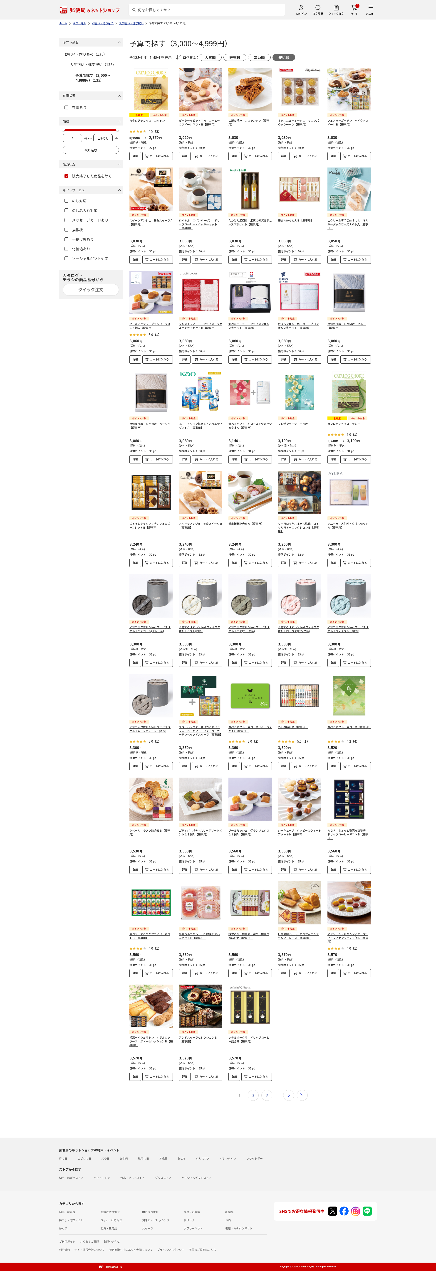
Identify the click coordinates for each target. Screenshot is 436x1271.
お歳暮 (163, 1158)
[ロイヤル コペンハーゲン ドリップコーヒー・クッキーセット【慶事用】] (200, 189)
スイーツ (147, 1228)
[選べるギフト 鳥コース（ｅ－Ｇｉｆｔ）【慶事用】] (250, 695)
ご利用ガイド (67, 1241)
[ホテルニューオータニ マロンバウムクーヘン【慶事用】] (299, 89)
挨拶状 (77, 229)
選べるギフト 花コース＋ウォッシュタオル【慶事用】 (250, 425)
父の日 (105, 1158)
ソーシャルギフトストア (197, 1178)
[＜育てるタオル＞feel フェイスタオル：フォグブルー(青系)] (349, 596)
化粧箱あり (81, 248)
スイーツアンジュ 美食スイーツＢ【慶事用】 (200, 525)
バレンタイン (228, 1158)
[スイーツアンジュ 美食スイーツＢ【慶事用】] (200, 492)
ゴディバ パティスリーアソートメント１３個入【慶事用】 (200, 832)
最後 (302, 1095)
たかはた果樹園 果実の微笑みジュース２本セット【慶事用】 (250, 222)
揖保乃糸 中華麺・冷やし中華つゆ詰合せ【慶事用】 (248, 936)
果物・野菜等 (192, 1212)
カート (354, 13)
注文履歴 (318, 13)
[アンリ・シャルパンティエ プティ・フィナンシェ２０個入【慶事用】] (349, 902)
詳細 (135, 156)
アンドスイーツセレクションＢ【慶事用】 (198, 1039)
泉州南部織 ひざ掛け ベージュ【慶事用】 (149, 425)
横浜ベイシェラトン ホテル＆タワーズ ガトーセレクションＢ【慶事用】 (151, 1041)
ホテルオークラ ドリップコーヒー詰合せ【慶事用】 (248, 1039)
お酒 (228, 1220)
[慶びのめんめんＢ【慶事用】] (299, 189)
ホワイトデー (254, 1158)
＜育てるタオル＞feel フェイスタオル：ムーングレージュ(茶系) (150, 729)
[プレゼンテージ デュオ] (299, 392)
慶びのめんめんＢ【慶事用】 (295, 220)
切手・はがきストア (71, 1178)
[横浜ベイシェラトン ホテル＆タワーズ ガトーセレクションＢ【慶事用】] (151, 1006)
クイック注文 (336, 13)
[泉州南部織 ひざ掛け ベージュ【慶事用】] (151, 392)
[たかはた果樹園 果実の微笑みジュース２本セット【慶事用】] (250, 189)
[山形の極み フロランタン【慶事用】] (250, 89)
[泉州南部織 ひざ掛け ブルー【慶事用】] (349, 292)
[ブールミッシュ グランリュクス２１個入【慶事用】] (250, 799)
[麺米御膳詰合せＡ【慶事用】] (250, 492)
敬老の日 (143, 1158)
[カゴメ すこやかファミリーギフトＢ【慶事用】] (151, 902)
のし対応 (79, 200)
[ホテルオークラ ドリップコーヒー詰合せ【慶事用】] (250, 1006)
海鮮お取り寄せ (110, 1212)
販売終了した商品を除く (92, 176)
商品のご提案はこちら (202, 1249)
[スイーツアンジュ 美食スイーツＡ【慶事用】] (151, 189)
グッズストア (163, 1178)
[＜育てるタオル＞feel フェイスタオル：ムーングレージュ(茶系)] (151, 695)
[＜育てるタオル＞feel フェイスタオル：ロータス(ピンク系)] (299, 596)
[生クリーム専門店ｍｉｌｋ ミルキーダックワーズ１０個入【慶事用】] (349, 189)
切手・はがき (67, 1212)
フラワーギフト (193, 1228)
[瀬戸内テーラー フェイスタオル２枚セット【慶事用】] (250, 292)
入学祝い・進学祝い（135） (93, 64)
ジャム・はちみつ (111, 1220)
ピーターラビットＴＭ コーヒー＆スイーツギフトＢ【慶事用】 (199, 122)
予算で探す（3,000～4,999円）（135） (92, 77)
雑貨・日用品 (109, 1228)
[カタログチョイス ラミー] (349, 392)
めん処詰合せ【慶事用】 (293, 727)
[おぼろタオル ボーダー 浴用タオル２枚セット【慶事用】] (299, 292)
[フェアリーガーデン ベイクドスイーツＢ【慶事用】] (349, 89)
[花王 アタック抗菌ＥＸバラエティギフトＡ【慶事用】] (200, 392)
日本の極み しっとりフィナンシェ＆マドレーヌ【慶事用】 (298, 936)
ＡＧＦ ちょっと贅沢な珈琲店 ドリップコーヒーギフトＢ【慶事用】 (347, 834)
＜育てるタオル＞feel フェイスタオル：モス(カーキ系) (249, 629)
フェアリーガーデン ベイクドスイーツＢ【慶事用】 (347, 122)
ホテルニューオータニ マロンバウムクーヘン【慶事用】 (298, 122)
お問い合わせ (112, 1241)
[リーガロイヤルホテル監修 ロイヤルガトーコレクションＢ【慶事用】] (299, 492)
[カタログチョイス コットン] (151, 89)
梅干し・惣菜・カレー (72, 1220)
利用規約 (64, 1249)
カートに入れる (159, 156)
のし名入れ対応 (84, 210)
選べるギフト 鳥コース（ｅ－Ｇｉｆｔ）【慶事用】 (250, 729)
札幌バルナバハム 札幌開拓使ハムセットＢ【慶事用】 (199, 936)
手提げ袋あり (83, 239)
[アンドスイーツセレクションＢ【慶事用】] (200, 1006)
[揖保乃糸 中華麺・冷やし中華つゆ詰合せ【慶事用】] (250, 902)
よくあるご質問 (89, 1241)
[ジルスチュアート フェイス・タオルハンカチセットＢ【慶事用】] (200, 292)
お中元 (124, 1158)
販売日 (234, 57)
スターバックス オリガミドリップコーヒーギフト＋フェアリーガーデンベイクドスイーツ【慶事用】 (201, 730)
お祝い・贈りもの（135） (85, 54)
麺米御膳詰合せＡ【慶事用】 (246, 523)
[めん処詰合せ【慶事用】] (299, 695)
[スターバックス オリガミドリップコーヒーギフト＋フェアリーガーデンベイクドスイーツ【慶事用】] (200, 695)
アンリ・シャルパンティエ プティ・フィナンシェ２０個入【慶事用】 (347, 937)
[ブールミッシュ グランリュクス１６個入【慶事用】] (151, 292)
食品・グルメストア (132, 1178)
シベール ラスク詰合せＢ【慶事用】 (149, 832)
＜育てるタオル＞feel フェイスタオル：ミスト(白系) (199, 629)
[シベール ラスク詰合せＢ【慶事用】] (151, 799)
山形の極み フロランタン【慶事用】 (248, 122)
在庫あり (79, 107)
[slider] (63, 129)
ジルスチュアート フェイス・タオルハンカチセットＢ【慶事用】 (200, 326)
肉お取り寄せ (150, 1212)
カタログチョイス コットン (147, 120)
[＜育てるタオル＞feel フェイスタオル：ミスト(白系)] (200, 596)
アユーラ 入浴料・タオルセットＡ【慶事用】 (347, 525)
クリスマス (203, 1158)
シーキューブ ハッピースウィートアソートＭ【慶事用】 (299, 832)
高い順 (259, 57)
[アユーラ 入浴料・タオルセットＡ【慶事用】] (349, 492)
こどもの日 (84, 1158)
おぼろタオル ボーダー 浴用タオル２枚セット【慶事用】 (298, 326)
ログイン (301, 13)
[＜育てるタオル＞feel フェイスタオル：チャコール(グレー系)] (151, 596)
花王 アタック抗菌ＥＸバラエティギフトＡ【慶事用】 (200, 425)
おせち (182, 1158)
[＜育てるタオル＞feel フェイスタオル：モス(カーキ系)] (250, 596)
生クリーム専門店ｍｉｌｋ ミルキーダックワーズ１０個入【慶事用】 (347, 224)
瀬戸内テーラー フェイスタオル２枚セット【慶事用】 (248, 326)
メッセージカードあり (90, 220)
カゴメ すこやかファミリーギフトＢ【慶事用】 (149, 936)
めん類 (63, 1228)
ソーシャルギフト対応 (90, 258)
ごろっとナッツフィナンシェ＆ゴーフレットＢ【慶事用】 (149, 525)
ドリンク (189, 1220)
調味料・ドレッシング (155, 1220)
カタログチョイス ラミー (343, 424)
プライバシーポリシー (170, 1249)
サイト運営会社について (89, 1249)
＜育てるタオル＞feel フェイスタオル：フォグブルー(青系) (348, 629)
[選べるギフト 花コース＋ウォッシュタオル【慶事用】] (250, 392)
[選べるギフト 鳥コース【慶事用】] (349, 695)
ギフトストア (102, 1178)
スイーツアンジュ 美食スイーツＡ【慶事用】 (151, 222)
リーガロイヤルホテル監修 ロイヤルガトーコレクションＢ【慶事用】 (298, 527)
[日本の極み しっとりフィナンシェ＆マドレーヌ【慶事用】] (299, 902)
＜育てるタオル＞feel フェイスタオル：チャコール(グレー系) (150, 629)
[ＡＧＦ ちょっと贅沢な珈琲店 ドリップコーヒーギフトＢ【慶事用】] (349, 799)
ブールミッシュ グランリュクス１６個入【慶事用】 (149, 326)
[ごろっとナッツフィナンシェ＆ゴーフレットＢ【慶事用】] (151, 492)
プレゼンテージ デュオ (293, 424)
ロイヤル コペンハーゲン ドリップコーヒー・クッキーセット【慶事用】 (199, 224)
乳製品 (229, 1212)
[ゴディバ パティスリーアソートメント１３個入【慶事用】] (200, 799)
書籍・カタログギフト (239, 1228)
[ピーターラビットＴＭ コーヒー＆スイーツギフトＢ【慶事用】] (200, 89)
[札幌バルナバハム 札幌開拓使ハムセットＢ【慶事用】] (200, 902)
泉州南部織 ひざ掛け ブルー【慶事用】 (346, 326)
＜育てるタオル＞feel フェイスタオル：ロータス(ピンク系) (298, 629)
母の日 (63, 1158)
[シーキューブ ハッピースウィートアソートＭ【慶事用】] (299, 799)
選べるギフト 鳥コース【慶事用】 (349, 727)
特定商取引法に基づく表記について (131, 1249)
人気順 (210, 57)
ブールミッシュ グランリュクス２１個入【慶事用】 (248, 832)
